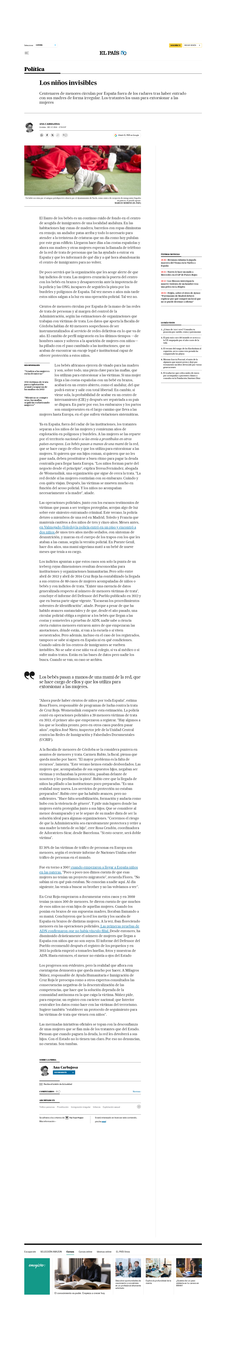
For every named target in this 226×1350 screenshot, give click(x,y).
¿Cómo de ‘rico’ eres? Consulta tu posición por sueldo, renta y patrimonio (182, 330)
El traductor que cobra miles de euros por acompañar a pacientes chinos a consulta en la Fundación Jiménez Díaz (181, 375)
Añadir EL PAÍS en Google (128, 135)
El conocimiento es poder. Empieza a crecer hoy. (80, 1293)
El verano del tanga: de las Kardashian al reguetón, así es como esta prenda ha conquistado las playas (182, 351)
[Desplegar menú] (26, 53)
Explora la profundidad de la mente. (158, 1282)
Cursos (70, 1251)
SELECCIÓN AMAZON (51, 1251)
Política (34, 69)
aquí (104, 1121)
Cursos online (85, 1251)
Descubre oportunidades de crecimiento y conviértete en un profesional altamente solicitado (128, 1284)
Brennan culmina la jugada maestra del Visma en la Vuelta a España (178, 263)
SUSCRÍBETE (175, 45)
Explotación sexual (111, 1107)
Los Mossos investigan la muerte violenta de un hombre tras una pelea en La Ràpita (179, 284)
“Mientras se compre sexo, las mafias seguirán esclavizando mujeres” (37, 401)
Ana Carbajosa (49, 124)
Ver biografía (60, 1072)
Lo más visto (168, 323)
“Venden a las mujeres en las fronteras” (37, 372)
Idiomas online (104, 1251)
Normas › (137, 1091)
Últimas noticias (170, 254)
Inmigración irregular (81, 1107)
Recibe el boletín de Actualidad (58, 1084)
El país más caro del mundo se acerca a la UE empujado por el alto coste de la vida (181, 340)
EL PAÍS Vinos (123, 1251)
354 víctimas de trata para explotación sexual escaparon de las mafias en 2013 (36, 386)
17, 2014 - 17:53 (56, 127)
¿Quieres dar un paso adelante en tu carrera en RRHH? (187, 1283)
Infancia (96, 1107)
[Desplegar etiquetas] (139, 1107)
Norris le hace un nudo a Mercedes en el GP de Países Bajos (179, 273)
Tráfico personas (47, 1107)
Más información (47, 1121)
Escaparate (30, 1251)
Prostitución (63, 1107)
